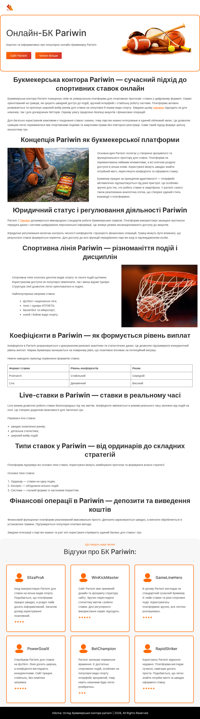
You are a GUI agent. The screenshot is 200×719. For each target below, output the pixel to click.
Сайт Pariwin (18, 55)
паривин (158, 107)
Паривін (25, 220)
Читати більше (48, 55)
